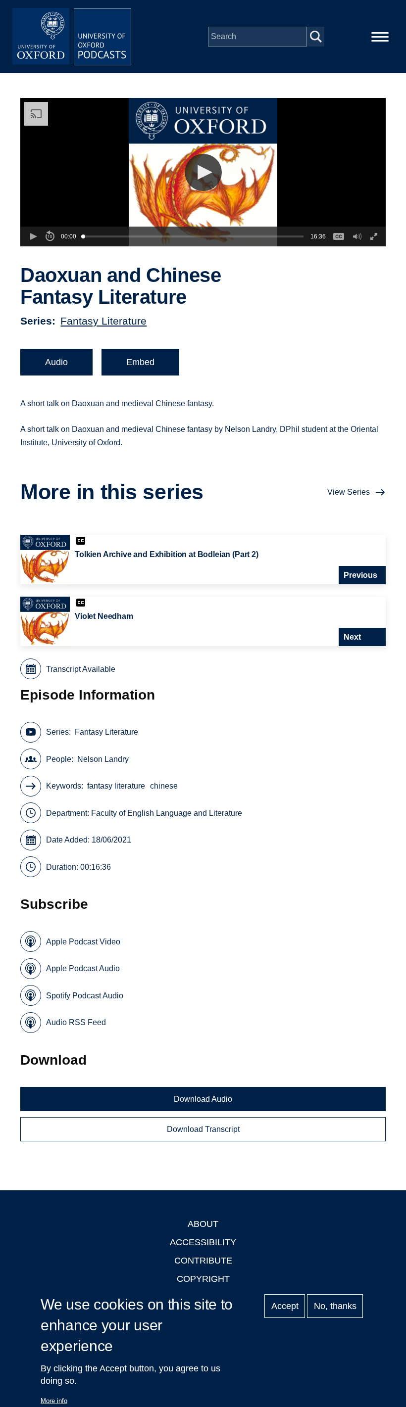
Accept (285, 1306)
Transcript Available (80, 669)
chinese (164, 786)
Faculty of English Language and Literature (166, 813)
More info (54, 1401)
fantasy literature (116, 786)
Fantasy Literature (103, 321)
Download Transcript (203, 1129)
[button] (203, 172)
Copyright (203, 1279)
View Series (348, 492)
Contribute (203, 1261)
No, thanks (335, 1306)
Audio (56, 362)
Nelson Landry (103, 759)
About (203, 1224)
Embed (140, 362)
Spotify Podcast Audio (84, 995)
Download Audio (203, 1099)
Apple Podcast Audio (83, 968)
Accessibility (203, 1242)
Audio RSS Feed (76, 1022)
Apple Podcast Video (83, 942)
